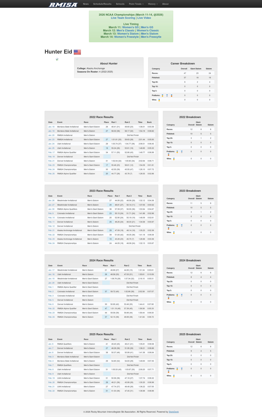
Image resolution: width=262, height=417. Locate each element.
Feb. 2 (51, 291)
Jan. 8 (50, 352)
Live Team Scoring (123, 18)
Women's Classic (148, 30)
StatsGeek (174, 411)
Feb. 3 (51, 295)
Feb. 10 (51, 217)
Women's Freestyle (126, 37)
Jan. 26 (51, 200)
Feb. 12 (51, 226)
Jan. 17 (51, 270)
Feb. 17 (51, 152)
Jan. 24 (51, 143)
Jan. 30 (51, 209)
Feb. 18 (51, 156)
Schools (120, 3)
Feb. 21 (51, 160)
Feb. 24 (51, 169)
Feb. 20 (51, 382)
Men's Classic (125, 30)
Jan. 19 (51, 131)
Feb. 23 (51, 165)
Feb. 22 (51, 234)
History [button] (152, 3)
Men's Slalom (149, 33)
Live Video (144, 18)
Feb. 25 (51, 173)
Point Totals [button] (135, 3)
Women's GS (130, 27)
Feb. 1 (51, 287)
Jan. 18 (51, 126)
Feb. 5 (51, 300)
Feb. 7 (51, 365)
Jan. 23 (51, 139)
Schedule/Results (102, 3)
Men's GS (147, 27)
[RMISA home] (63, 4)
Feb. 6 (51, 304)
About (165, 3)
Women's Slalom (128, 33)
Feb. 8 (51, 369)
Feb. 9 (51, 213)
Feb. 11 (51, 221)
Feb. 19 (51, 378)
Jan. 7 (50, 348)
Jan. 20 (51, 135)
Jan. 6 (50, 344)
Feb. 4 (51, 361)
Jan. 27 (51, 204)
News (86, 3)
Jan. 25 (51, 148)
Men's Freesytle (151, 37)
